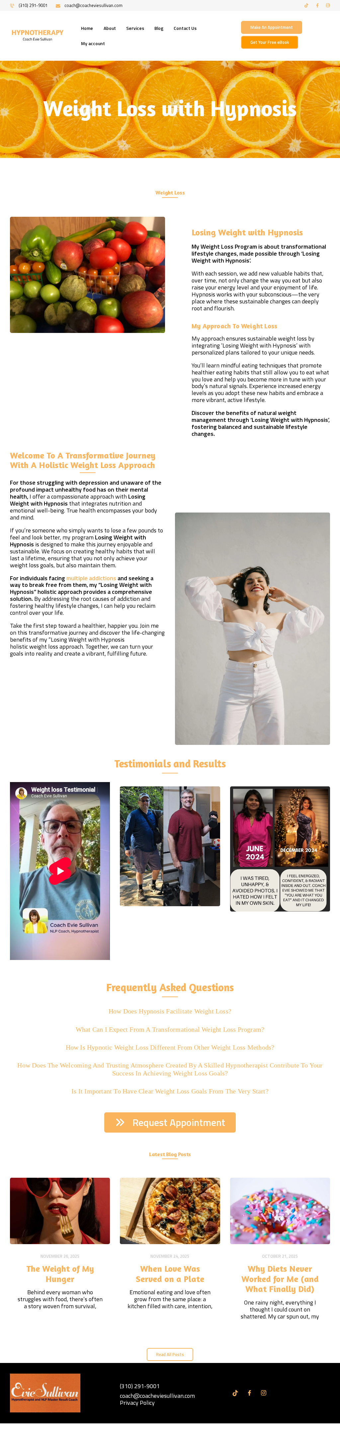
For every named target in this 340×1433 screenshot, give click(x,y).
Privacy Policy (137, 1402)
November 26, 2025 (60, 1256)
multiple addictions (91, 578)
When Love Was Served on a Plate (170, 1274)
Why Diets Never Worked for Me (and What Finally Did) (280, 1279)
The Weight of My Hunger (60, 1274)
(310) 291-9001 (140, 1386)
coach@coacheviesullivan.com (157, 1395)
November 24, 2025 (169, 1256)
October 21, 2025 (280, 1256)
